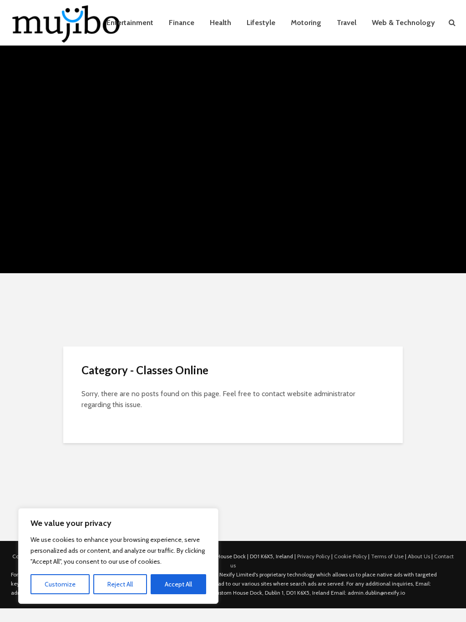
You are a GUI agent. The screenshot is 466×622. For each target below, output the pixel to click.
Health (220, 22)
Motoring (306, 22)
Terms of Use (387, 556)
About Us (419, 556)
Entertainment (129, 22)
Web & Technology (403, 22)
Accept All (178, 584)
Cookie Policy (350, 556)
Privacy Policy (313, 556)
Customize (60, 584)
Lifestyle (261, 22)
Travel (346, 22)
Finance (181, 22)
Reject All (120, 584)
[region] (118, 556)
